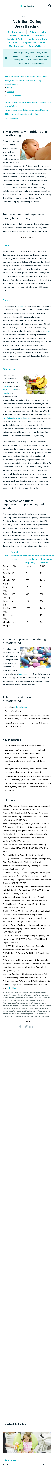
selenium (7, 393)
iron (4, 418)
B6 (4, 389)
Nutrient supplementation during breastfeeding (26, 110)
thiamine (6, 386)
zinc (17, 187)
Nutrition (12, 42)
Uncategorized (16, 46)
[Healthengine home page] (26, 5)
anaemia (23, 674)
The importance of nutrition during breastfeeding (27, 76)
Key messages (11, 118)
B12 (8, 389)
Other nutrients (14, 96)
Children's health (16, 32)
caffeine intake (20, 707)
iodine (13, 389)
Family (13, 35)
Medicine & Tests (14, 39)
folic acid (11, 418)
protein (20, 306)
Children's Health (38, 32)
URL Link (12, 988)
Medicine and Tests (38, 39)
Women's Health (37, 46)
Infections (39, 35)
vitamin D (20, 418)
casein (47, 331)
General (25, 35)
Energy (10, 87)
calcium (28, 418)
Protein (10, 91)
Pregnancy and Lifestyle (33, 42)
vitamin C (7, 187)
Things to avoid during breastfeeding (21, 114)
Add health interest (36, 63)
